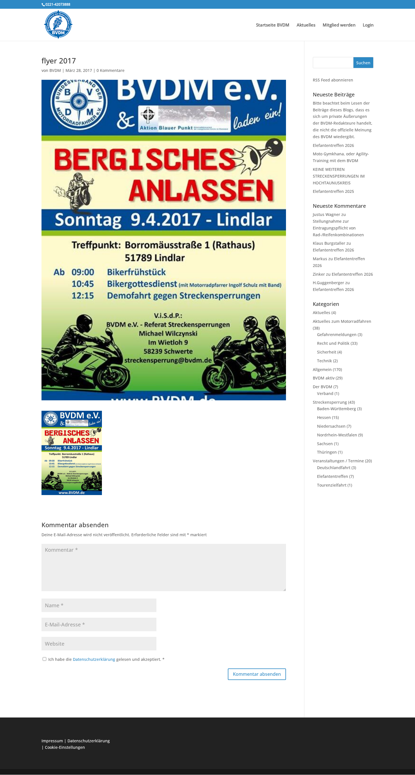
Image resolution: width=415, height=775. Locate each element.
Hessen (324, 417)
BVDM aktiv (324, 378)
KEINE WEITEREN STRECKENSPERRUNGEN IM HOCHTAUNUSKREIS (339, 176)
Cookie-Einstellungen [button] (65, 747)
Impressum (52, 740)
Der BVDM (322, 386)
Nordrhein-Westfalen (337, 435)
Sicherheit (326, 352)
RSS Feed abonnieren (333, 80)
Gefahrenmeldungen (337, 334)
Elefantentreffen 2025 (333, 191)
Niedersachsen (331, 426)
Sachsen (325, 443)
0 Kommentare (110, 70)
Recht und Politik (333, 343)
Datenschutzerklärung (94, 659)
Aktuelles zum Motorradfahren (342, 321)
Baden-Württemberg (336, 408)
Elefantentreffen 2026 (333, 145)
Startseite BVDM (272, 25)
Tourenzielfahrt (331, 485)
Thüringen (327, 452)
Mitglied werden (339, 25)
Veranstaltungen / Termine (338, 460)
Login (368, 25)
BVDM (55, 70)
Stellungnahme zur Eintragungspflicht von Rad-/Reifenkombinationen (338, 227)
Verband (325, 393)
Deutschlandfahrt (333, 467)
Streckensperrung (330, 402)
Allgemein (322, 369)
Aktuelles (306, 25)
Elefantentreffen (332, 476)
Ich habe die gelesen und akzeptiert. (106, 659)
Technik (324, 360)
